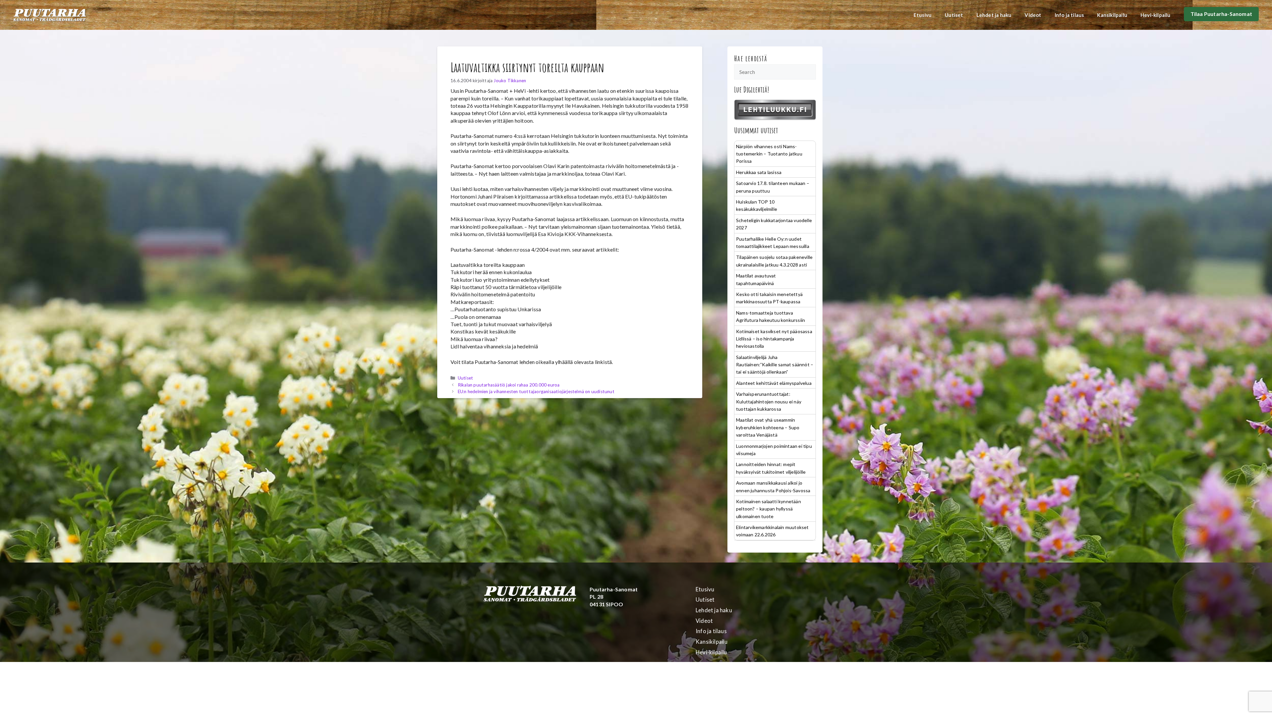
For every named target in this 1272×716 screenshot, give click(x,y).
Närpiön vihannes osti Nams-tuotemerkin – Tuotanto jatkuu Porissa (769, 154)
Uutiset (954, 15)
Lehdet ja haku (994, 15)
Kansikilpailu (1112, 15)
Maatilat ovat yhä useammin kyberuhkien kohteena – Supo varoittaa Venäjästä (767, 427)
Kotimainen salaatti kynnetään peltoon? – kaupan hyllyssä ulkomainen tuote (768, 509)
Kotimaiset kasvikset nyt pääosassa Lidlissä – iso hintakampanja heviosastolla (774, 338)
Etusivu (922, 15)
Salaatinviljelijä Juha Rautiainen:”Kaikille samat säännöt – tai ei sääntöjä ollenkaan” (774, 364)
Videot (1033, 15)
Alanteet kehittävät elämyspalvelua (774, 383)
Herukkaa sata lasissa (758, 172)
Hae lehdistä (751, 58)
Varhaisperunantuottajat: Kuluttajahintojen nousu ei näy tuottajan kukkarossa (768, 401)
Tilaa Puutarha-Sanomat (1221, 14)
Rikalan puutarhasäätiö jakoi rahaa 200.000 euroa (509, 385)
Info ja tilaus (1069, 15)
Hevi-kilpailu (1155, 15)
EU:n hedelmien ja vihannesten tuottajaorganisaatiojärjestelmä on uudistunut (536, 391)
